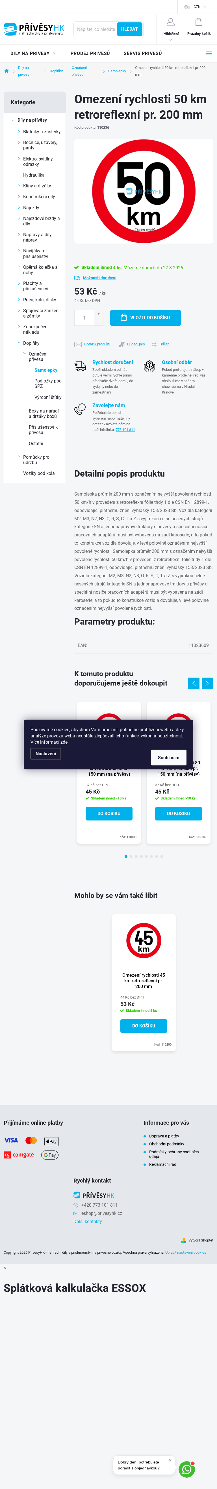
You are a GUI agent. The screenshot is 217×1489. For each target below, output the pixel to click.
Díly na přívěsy (32, 120)
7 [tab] (156, 856)
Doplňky (31, 343)
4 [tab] (141, 856)
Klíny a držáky (37, 186)
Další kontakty (87, 1221)
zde (64, 742)
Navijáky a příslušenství (35, 253)
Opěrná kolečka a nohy (40, 270)
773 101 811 (125, 430)
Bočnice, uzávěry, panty (40, 145)
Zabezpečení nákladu (36, 329)
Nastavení (46, 753)
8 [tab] (161, 856)
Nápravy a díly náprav (37, 237)
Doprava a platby (164, 1136)
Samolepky (45, 370)
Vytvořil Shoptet (200, 1240)
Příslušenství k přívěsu (43, 429)
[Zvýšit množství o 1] (98, 314)
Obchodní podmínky (166, 1144)
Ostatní (36, 443)
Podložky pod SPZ (48, 383)
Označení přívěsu (38, 356)
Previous (193, 683)
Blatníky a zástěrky (42, 131)
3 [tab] (136, 856)
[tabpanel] (109, 772)
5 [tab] (146, 856)
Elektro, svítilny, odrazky (38, 161)
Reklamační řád (162, 1164)
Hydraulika (34, 175)
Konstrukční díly (39, 196)
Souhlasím (168, 757)
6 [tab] (151, 856)
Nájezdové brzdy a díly (41, 221)
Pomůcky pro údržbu (36, 459)
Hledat (129, 29)
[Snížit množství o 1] (98, 321)
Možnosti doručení (99, 278)
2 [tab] (131, 856)
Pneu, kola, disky (39, 300)
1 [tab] (126, 856)
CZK (197, 7)
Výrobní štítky (48, 397)
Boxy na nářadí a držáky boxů (44, 413)
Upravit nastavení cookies (185, 1252)
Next (207, 683)
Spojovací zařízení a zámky (41, 313)
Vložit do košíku (150, 317)
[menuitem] (34, 53)
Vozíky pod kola (39, 473)
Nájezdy (31, 207)
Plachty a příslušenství (35, 286)
